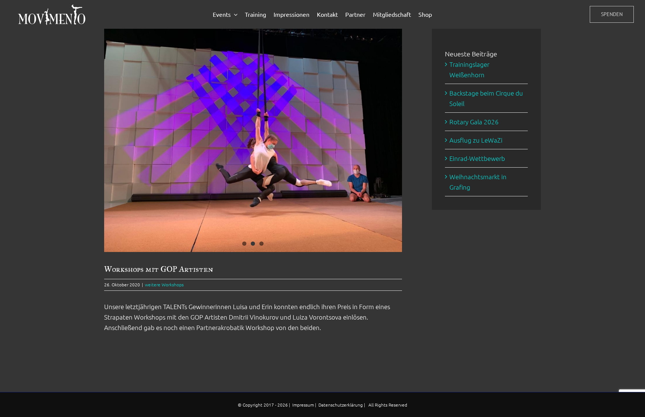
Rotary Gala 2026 (474, 122)
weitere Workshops (164, 284)
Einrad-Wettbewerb (477, 158)
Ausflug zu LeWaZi (475, 140)
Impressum (303, 405)
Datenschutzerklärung (341, 405)
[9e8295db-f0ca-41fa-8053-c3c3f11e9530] (253, 140)
